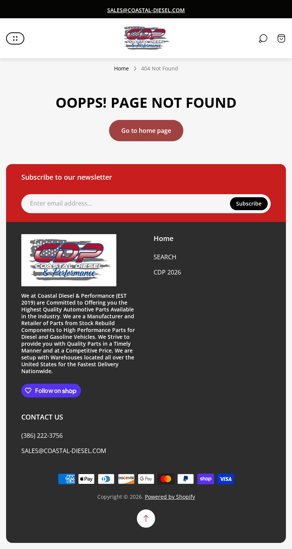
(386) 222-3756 (42, 435)
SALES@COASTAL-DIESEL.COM (63, 451)
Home (121, 68)
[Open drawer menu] (15, 38)
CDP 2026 (167, 272)
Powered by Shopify (170, 496)
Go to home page (146, 130)
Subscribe (249, 203)
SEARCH (165, 257)
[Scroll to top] (146, 518)
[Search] (263, 38)
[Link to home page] (68, 260)
